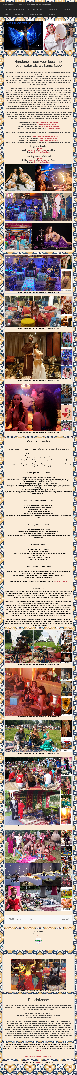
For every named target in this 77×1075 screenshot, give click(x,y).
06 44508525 (42, 160)
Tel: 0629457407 (37, 10)
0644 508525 (42, 150)
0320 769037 (40, 148)
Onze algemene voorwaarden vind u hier (38, 1056)
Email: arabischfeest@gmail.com (15, 10)
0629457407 (32, 160)
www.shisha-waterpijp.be (50, 126)
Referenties (19, 15)
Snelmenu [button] (52, 15)
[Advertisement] (38, 1070)
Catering (67, 10)
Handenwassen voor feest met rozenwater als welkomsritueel (26, 4)
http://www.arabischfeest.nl (48, 140)
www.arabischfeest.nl (52, 128)
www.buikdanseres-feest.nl (46, 124)
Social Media (38, 931)
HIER (39, 1050)
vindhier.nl (38, 936)
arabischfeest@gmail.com (41, 152)
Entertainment (53, 10)
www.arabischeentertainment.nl (48, 122)
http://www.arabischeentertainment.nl (45, 136)
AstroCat (38, 1062)
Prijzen (7, 15)
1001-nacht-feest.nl (60, 581)
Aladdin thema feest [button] (35, 15)
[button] (21, 919)
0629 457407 (31, 150)
